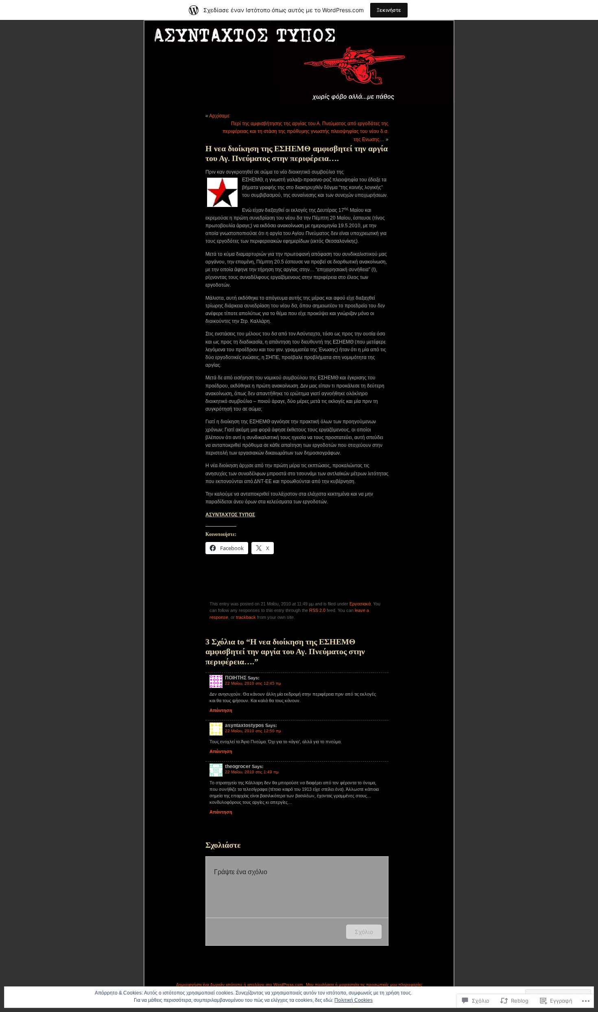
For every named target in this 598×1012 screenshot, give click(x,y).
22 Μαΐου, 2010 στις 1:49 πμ (252, 772)
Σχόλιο (364, 931)
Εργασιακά (360, 603)
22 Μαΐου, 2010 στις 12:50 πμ (253, 731)
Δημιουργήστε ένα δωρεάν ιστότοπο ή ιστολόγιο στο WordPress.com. (240, 984)
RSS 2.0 (317, 610)
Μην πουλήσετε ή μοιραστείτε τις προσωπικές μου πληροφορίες (364, 984)
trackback (246, 617)
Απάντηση (221, 710)
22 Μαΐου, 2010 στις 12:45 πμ (253, 683)
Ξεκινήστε (389, 10)
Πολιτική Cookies (353, 1000)
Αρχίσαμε (219, 116)
